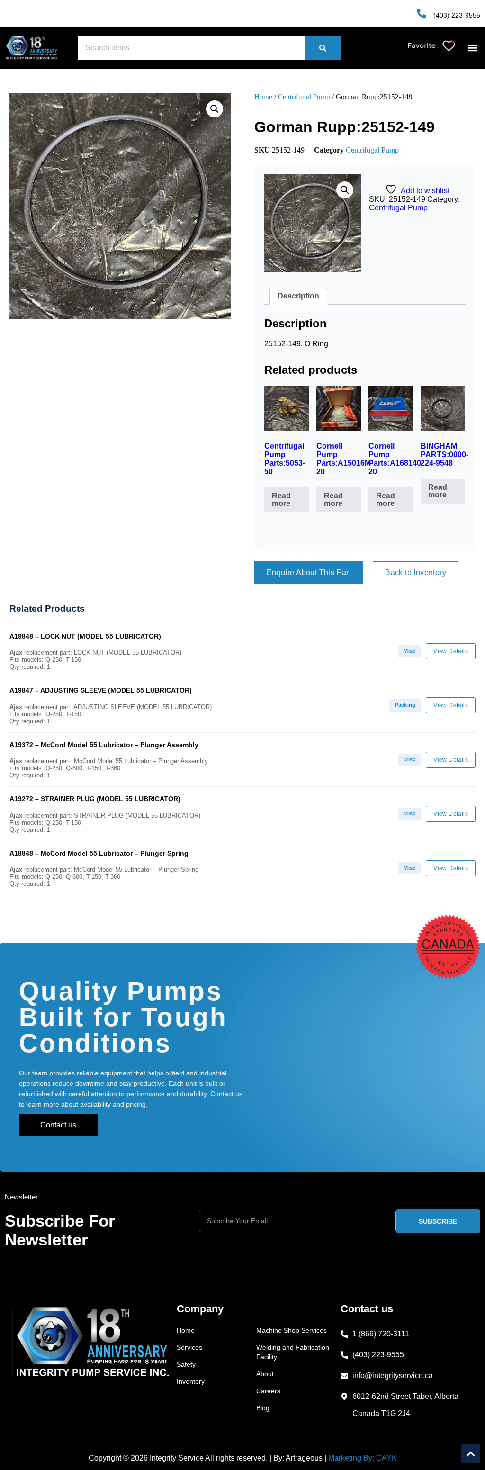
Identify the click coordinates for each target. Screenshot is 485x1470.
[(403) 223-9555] (421, 13)
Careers (268, 1391)
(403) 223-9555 (456, 15)
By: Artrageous (298, 1458)
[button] (472, 48)
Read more (281, 499)
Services (189, 1347)
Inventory (191, 1381)
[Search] (323, 48)
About (265, 1374)
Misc (409, 651)
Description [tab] (298, 296)
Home (263, 96)
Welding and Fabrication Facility (292, 1352)
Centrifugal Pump (304, 96)
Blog (262, 1408)
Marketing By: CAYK (362, 1458)
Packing (405, 705)
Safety (186, 1364)
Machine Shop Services (291, 1330)
